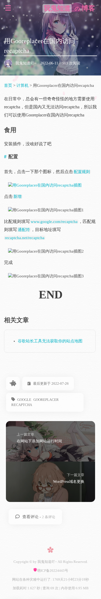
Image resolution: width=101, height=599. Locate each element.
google (24, 400)
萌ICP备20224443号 (52, 571)
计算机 (22, 85)
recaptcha (21, 405)
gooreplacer (46, 400)
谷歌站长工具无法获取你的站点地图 (50, 341)
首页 (8, 85)
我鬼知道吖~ (25, 63)
